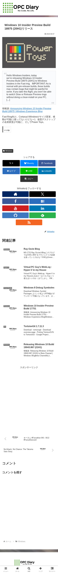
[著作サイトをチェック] (15, 194)
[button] (29, 179)
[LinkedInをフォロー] (42, 208)
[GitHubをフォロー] (15, 215)
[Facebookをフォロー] (15, 201)
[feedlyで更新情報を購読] (42, 215)
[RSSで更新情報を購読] (29, 222)
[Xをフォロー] (42, 194)
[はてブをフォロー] (42, 201)
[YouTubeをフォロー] (15, 208)
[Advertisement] (29, 398)
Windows (8, 151)
